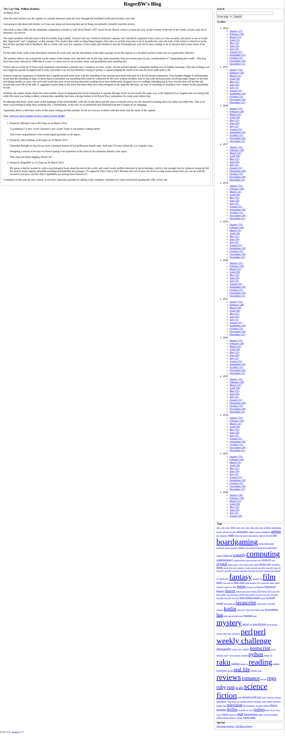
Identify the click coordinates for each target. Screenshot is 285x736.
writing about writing (225, 718)
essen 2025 (259, 571)
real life (242, 669)
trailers (259, 709)
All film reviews (244, 726)
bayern (269, 535)
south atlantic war (233, 701)
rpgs (271, 678)
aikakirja (251, 532)
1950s (233, 527)
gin (231, 587)
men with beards (233, 616)
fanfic (227, 579)
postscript (260, 648)
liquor (262, 610)
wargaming (250, 714)
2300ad (267, 527)
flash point (239, 582)
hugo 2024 (219, 598)
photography (223, 649)
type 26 (272, 710)
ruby (221, 687)
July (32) (234, 49)
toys (251, 710)
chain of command (231, 548)
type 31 (277, 710)
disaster (256, 564)
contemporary (224, 560)
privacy (226, 655)
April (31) (235, 40)
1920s (218, 528)
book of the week (266, 543)
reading (29, 116)
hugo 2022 (266, 595)
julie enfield (271, 604)
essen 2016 (269, 568)
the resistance (249, 705)
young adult (249, 717)
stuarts (264, 701)
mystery (229, 622)
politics (245, 649)
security (264, 697)
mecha (225, 616)
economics (240, 568)
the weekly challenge (262, 706)
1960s (238, 528)
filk (261, 579)
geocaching (220, 587)
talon (224, 706)
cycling (240, 564)
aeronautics (242, 531)
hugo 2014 (256, 591)
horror (230, 591)
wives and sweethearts (270, 715)
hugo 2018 (230, 595)
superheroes (277, 701)
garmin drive (265, 583)
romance (251, 678)
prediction (219, 655)
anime (276, 531)
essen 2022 (235, 571)
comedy (239, 555)
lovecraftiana (271, 609)
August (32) (236, 52)
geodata (226, 587)
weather (260, 715)
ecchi (235, 568)
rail (271, 655)
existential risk (269, 571)
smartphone (221, 701)
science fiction (50, 116)
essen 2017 (277, 568)
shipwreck (270, 697)
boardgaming (237, 541)
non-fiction (259, 624)
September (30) (238, 93)
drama (219, 567)
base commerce (253, 536)
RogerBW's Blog (142, 4)
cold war (13, 116)
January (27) (236, 31)
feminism (256, 579)
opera (224, 634)
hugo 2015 (267, 591)
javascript (246, 602)
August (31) (236, 129)
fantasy (240, 576)
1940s (228, 528)
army (218, 536)
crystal (221, 564)
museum (247, 615)
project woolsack (234, 655)
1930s (223, 528)
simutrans (278, 697)
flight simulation (250, 583)
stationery (250, 701)
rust (231, 687)
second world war (251, 697)
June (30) (234, 84)
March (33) (235, 37)
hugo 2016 (276, 591)
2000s (257, 528)
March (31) (235, 75)
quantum (266, 655)
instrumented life (229, 604)
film (269, 576)
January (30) (236, 495)
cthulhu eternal (233, 564)
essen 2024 (251, 571)
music (255, 616)
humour (263, 598)
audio (231, 535)
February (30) (237, 34)
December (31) (237, 63)
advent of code (229, 532)
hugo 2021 (258, 595)
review (259, 671)
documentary (276, 564)
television (234, 705)
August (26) (236, 516)
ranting (235, 663)
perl (247, 631)
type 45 (218, 715)
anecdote (258, 532)
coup (259, 560)
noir (251, 624)
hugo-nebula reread (250, 597)
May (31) (234, 43)
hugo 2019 (239, 594)
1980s (248, 528)
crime (273, 560)
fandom (221, 579)
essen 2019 (228, 571)
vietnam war (232, 715)
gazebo (272, 583)
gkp (234, 587)
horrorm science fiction (243, 591)
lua (219, 615)
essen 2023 (243, 571)
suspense (219, 706)
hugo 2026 (235, 598)
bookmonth (220, 548)
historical (270, 586)
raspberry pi (244, 664)
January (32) (236, 69)
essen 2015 (261, 568)
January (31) (236, 108)
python (255, 654)
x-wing (239, 718)
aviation (245, 536)
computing (263, 553)
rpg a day (263, 679)
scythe (240, 697)
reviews (38, 116)
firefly (219, 582)
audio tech (238, 536)
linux (257, 609)
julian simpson (262, 604)
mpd (241, 616)
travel (267, 710)
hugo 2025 (227, 598)
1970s (243, 528)
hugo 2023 (274, 595)
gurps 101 (249, 587)
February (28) (237, 72)
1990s (252, 528)
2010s (261, 528)
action (219, 532)
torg (247, 710)
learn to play (241, 610)
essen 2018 (220, 571)
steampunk (257, 701)
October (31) (236, 58)
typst (225, 714)
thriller (61, 116)
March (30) (235, 307)
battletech (262, 536)
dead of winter (248, 564)
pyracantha (244, 655)
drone (231, 568)
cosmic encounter (251, 560)
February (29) (237, 111)
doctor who (265, 564)
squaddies (243, 701)
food (258, 583)
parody (229, 634)
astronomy (223, 536)
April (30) (235, 78)
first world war (228, 583)
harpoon (260, 587)
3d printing (276, 527)
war (240, 714)
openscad (219, 634)
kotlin (230, 609)
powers (273, 649)
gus (254, 587)
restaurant (254, 671)
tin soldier (241, 710)
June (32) (234, 46)
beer (275, 535)
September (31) (238, 55)
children (241, 547)
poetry (240, 649)
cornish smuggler (239, 560)
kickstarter (219, 610)
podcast (234, 649)
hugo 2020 (250, 594)
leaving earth (250, 610)
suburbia (269, 701)
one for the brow (272, 624)
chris (247, 548)
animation (265, 532)
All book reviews (225, 726)
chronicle (252, 548)
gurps (241, 586)
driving (225, 568)
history (220, 591)
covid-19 (266, 560)
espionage (254, 568)
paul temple (236, 634)
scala (239, 687)
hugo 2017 (221, 594)
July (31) (234, 87)
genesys (277, 583)
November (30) (238, 60)
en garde (247, 568)
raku (223, 662)
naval (22, 116)
